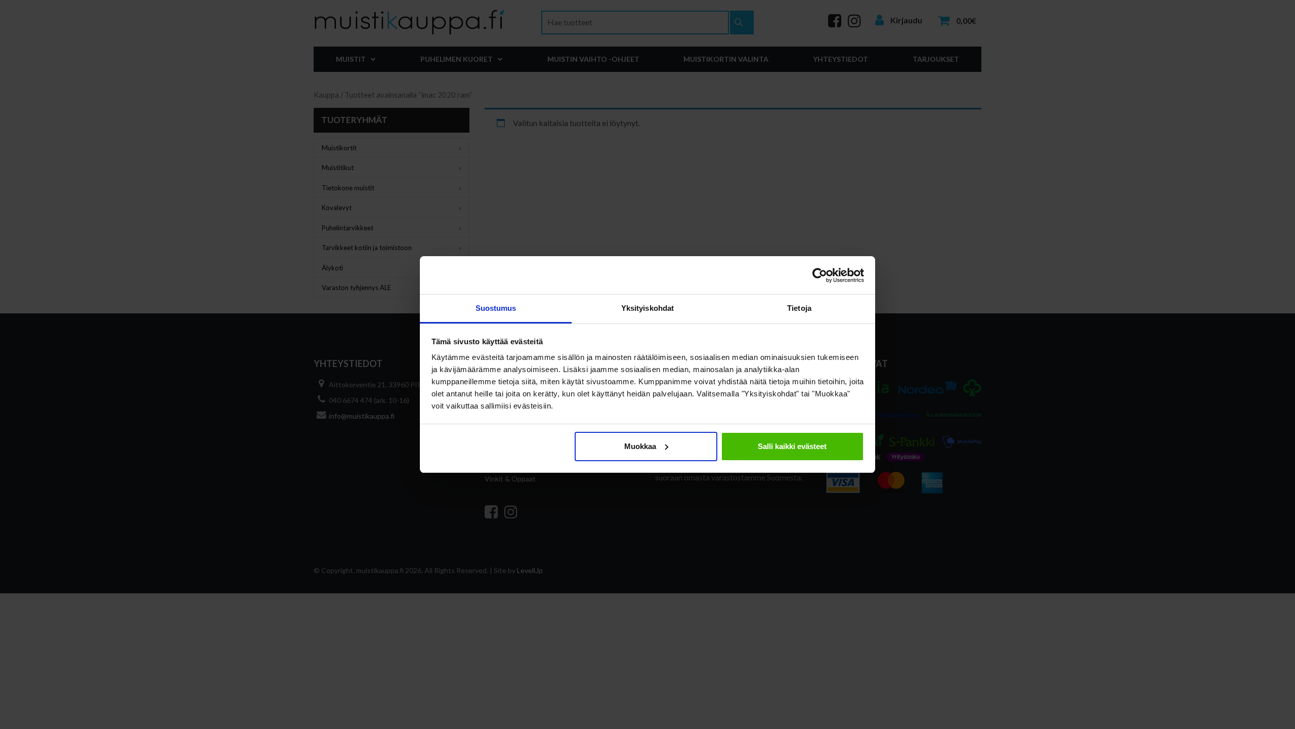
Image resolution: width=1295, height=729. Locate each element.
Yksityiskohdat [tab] (647, 308)
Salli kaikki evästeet (792, 446)
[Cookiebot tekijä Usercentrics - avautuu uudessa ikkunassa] (819, 275)
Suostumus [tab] (496, 308)
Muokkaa (640, 446)
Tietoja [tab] (799, 308)
